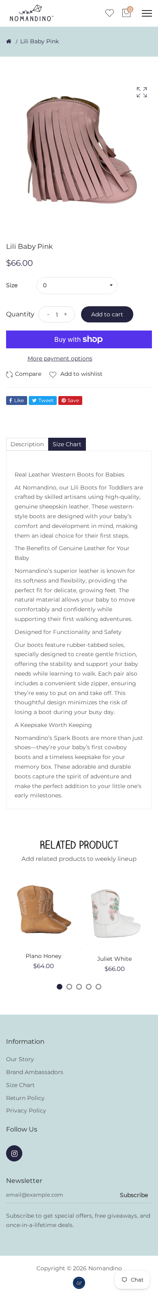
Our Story (20, 1059)
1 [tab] (59, 987)
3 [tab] (79, 987)
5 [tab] (98, 987)
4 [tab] (89, 987)
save (73, 400)
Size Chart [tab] (67, 444)
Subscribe (134, 1195)
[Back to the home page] (8, 41)
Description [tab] (27, 444)
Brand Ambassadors (34, 1072)
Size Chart (20, 1085)
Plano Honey (44, 956)
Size (11, 285)
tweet (45, 400)
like (19, 400)
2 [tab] (69, 987)
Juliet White (114, 958)
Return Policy (25, 1098)
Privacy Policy (26, 1110)
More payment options (60, 358)
